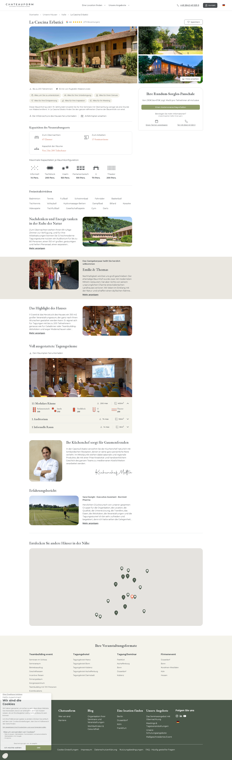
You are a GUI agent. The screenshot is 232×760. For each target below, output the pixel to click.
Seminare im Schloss (38, 660)
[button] (116, 54)
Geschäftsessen (36, 671)
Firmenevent (168, 654)
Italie (64, 15)
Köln (163, 671)
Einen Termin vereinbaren (157, 125)
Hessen (164, 675)
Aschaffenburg (123, 664)
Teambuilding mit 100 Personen (43, 687)
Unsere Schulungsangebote (156, 731)
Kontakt (211, 5)
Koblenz (120, 675)
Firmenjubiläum (36, 679)
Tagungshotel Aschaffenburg (85, 671)
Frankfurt (121, 660)
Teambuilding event (41, 654)
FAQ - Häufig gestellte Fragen (160, 750)
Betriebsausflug (36, 667)
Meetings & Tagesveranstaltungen (157, 724)
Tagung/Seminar (127, 654)
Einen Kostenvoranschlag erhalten (170, 107)
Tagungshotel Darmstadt (84, 675)
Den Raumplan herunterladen (48, 353)
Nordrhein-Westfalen (170, 667)
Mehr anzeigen (37, 248)
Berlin (120, 716)
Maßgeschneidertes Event (159, 737)
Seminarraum (35, 664)
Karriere (62, 720)
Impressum (86, 750)
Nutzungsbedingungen (131, 750)
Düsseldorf (121, 671)
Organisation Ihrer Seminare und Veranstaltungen (96, 719)
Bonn (119, 667)
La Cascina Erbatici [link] (79, 15)
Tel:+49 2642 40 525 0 (186, 125)
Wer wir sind (64, 716)
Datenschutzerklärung (105, 750)
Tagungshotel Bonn (81, 664)
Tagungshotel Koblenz (82, 667)
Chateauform (66, 710)
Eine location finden (130, 710)
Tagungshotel (81, 654)
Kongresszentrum (37, 683)
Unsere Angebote (117, 5)
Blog (90, 710)
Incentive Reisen (36, 675)
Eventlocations (35, 691)
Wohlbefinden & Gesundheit (96, 727)
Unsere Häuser (50, 15)
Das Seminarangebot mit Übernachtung (158, 718)
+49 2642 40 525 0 (189, 5)
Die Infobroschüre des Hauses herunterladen (54, 116)
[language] (223, 5)
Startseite (34, 15)
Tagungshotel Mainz (81, 660)
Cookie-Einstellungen (67, 750)
